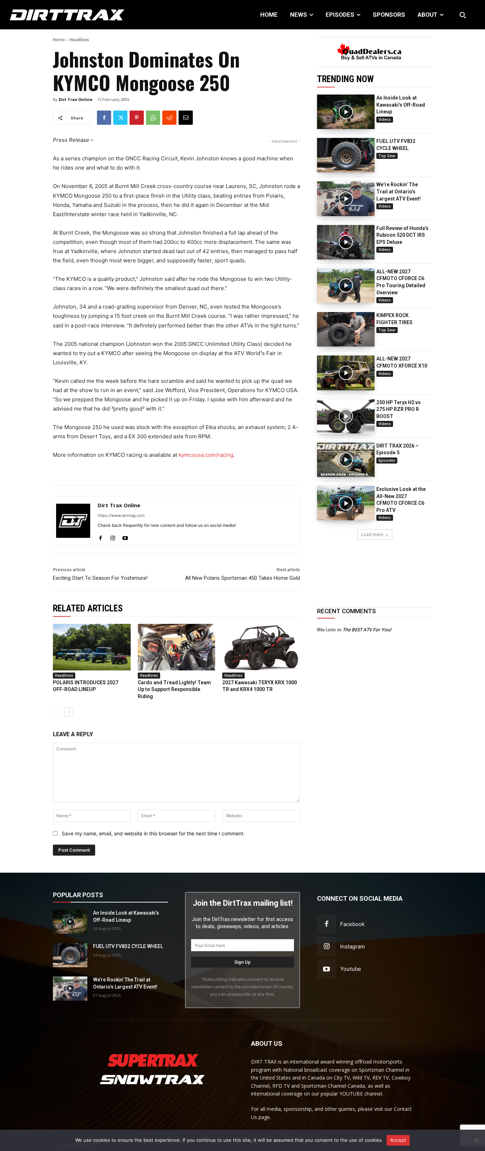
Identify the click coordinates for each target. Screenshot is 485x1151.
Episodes (386, 460)
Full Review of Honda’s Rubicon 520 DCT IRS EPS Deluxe (402, 235)
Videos (384, 119)
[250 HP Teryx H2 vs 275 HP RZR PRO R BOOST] (346, 416)
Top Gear (387, 155)
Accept (398, 1140)
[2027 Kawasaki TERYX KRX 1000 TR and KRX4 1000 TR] (261, 647)
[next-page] (68, 712)
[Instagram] (112, 536)
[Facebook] (104, 118)
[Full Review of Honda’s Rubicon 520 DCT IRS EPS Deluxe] (346, 242)
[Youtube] (125, 536)
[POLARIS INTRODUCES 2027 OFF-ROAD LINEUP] (92, 647)
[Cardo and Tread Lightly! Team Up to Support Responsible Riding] (177, 647)
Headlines (79, 40)
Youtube (350, 968)
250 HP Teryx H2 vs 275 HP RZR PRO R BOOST (398, 409)
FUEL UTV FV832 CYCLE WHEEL (128, 946)
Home (59, 40)
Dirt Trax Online (75, 99)
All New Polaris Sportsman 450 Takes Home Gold (242, 578)
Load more (372, 534)
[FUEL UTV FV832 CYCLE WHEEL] (346, 155)
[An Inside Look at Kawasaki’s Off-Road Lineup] (346, 112)
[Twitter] (120, 118)
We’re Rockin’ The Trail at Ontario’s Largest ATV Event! (398, 191)
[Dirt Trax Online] (73, 521)
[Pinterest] (137, 118)
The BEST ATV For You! (367, 629)
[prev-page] (57, 712)
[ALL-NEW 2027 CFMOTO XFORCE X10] (346, 372)
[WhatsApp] (153, 118)
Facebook (352, 924)
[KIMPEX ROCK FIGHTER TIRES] (346, 329)
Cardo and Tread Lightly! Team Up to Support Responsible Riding (174, 689)
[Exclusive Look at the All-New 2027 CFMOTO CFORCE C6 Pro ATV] (346, 503)
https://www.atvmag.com (121, 515)
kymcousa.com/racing (206, 454)
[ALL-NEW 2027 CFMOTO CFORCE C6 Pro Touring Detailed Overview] (346, 285)
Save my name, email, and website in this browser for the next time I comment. (153, 833)
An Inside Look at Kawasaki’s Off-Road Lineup (400, 104)
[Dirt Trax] (50, 15)
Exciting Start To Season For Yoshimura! (100, 578)
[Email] (186, 118)
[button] (462, 14)
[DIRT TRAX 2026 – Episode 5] (346, 460)
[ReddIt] (169, 118)
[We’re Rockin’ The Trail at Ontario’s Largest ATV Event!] (346, 198)
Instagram (352, 946)
